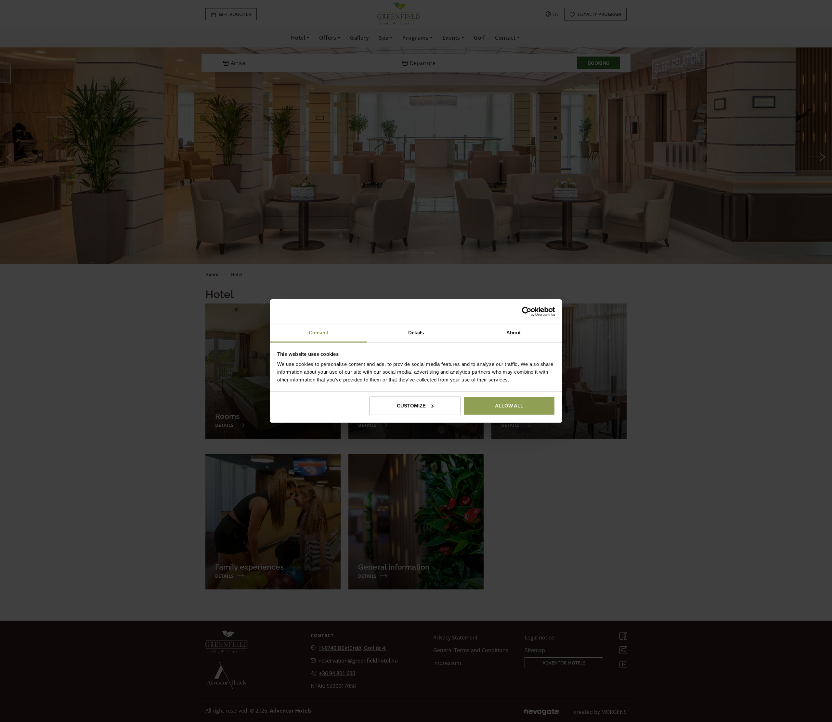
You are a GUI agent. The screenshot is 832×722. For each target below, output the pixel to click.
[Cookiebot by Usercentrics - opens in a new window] (526, 311)
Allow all (509, 405)
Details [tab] (416, 332)
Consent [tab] (318, 332)
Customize (411, 405)
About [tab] (513, 332)
